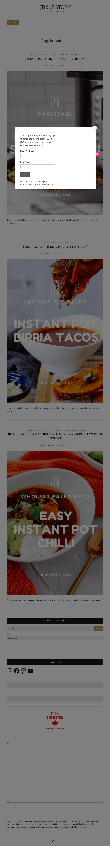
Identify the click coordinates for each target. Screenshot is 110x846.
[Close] (95, 128)
